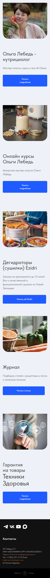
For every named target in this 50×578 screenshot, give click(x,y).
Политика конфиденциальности (22, 554)
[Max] (25, 526)
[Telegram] (5, 526)
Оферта (6, 554)
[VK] (12, 526)
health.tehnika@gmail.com (13, 560)
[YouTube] (18, 526)
